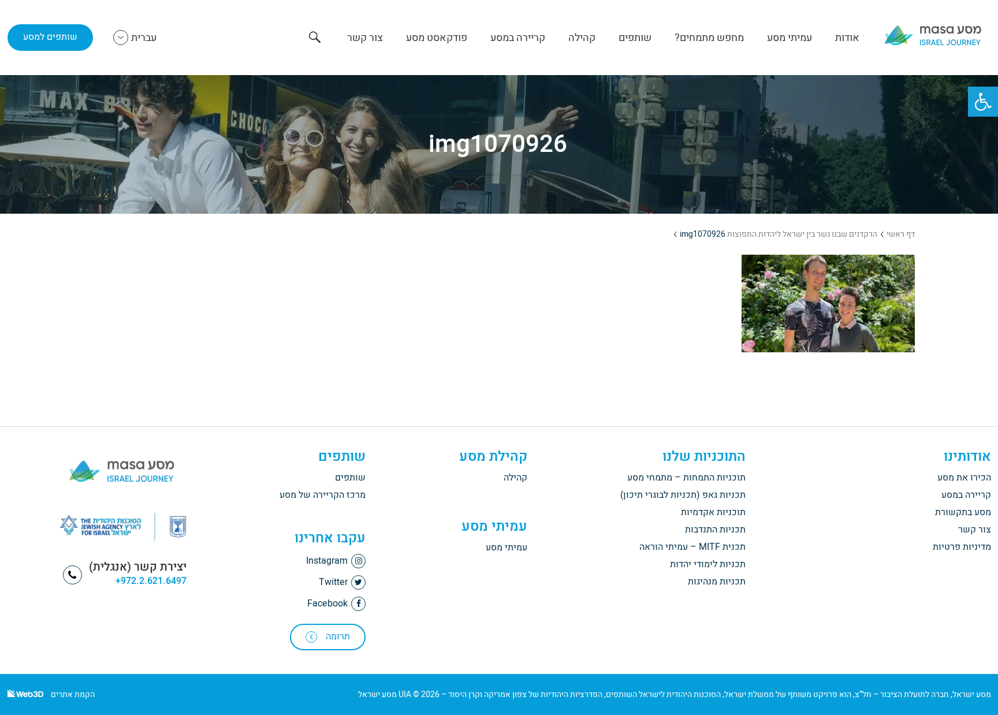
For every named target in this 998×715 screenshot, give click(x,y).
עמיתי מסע (789, 38)
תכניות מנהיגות (717, 582)
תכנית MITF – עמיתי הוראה (692, 547)
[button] (983, 102)
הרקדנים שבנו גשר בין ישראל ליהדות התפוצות (802, 234)
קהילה (581, 38)
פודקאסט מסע (436, 38)
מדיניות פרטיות (962, 547)
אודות (847, 38)
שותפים (635, 38)
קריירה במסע (517, 38)
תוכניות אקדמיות (713, 512)
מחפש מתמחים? (709, 38)
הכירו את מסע (964, 478)
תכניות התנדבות (715, 530)
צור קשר (365, 38)
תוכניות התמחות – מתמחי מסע (686, 478)
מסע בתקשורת (963, 512)
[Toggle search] (315, 38)
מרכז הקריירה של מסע (323, 495)
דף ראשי (901, 234)
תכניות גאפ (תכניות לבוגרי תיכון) (683, 495)
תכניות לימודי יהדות (708, 564)
